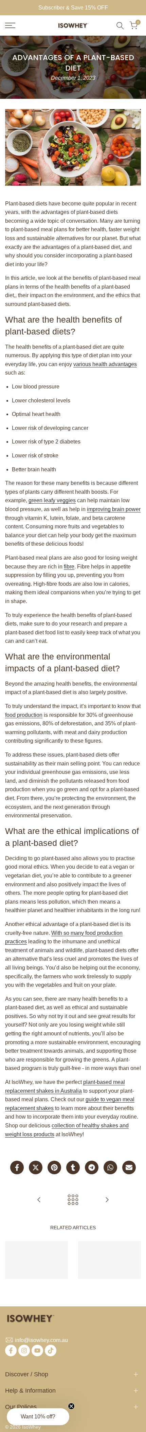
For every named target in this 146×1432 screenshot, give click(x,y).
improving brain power (114, 509)
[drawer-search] (120, 26)
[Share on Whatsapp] (110, 1167)
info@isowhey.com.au (41, 1340)
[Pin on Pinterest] (54, 1167)
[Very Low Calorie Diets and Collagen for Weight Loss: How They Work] (39, 1200)
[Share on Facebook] (17, 1167)
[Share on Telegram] (91, 1167)
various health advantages (105, 364)
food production (23, 715)
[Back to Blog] (73, 1200)
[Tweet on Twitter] (35, 1167)
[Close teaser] (71, 1406)
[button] (38, 1416)
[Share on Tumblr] (73, 1167)
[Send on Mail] (129, 1167)
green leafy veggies (52, 500)
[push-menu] (10, 25)
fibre (69, 566)
